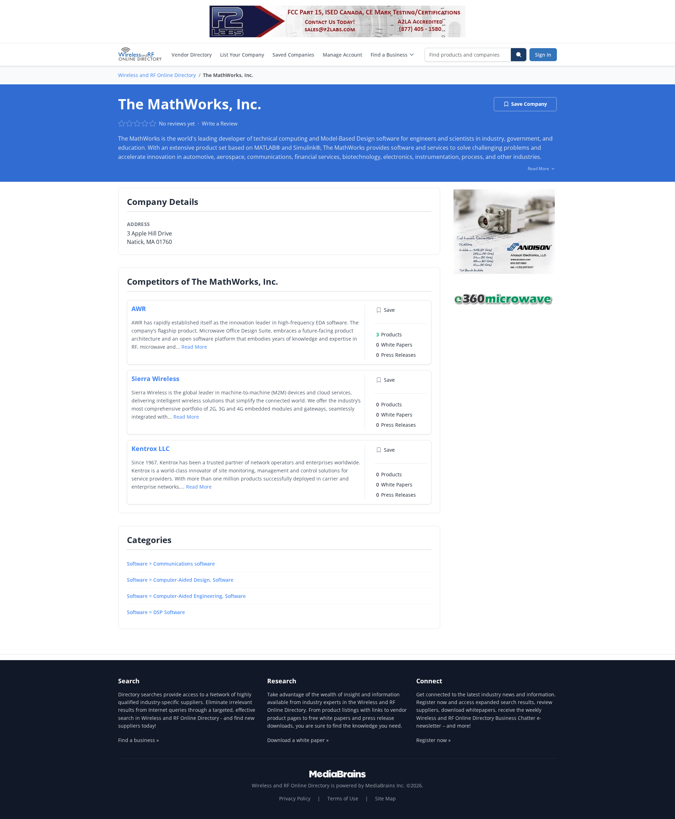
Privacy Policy (294, 798)
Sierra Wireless (155, 378)
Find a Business (389, 54)
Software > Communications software (171, 563)
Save (389, 310)
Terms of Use (342, 798)
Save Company (529, 104)
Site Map (385, 798)
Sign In (543, 54)
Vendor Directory (192, 54)
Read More (194, 346)
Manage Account (342, 54)
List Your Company (242, 54)
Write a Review (220, 123)
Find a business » (138, 740)
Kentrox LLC (150, 448)
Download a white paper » (298, 740)
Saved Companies (293, 54)
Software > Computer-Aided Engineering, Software (186, 596)
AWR (138, 308)
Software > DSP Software (156, 612)
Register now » (433, 740)
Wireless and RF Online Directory (157, 75)
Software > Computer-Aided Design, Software (180, 579)
